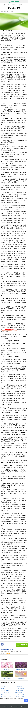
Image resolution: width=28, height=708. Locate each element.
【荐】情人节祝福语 (19, 694)
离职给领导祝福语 (19, 690)
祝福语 (20, 5)
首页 (8, 5)
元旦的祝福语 (4, 688)
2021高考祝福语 (5, 690)
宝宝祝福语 (6, 698)
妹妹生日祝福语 (18, 692)
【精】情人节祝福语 (19, 696)
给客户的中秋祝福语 (19, 688)
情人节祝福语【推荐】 (6, 696)
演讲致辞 (14, 5)
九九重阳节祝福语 (5, 686)
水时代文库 (12, 706)
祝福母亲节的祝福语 (6, 692)
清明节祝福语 (4, 694)
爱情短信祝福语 (18, 686)
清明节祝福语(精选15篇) (19, 698)
